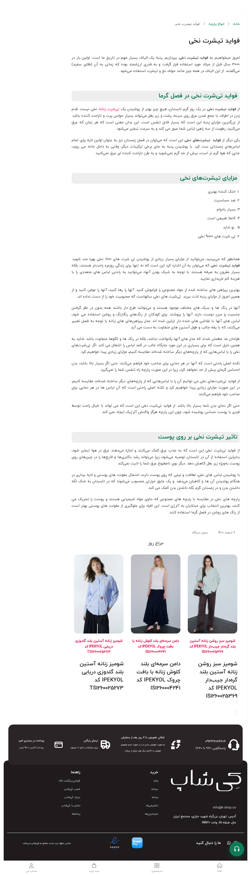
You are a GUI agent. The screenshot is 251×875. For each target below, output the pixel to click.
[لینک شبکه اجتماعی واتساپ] (229, 843)
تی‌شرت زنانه (109, 109)
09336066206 (215, 741)
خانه (236, 24)
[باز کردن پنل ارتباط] (236, 849)
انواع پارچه (216, 24)
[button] (156, 703)
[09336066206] (233, 744)
